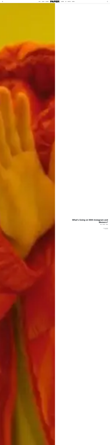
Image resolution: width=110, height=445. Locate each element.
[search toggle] (107, 1)
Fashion (43, 1)
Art (65, 1)
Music (40, 1)
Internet (62, 1)
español (73, 1)
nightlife (69, 1)
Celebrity (47, 1)
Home (101, 224)
